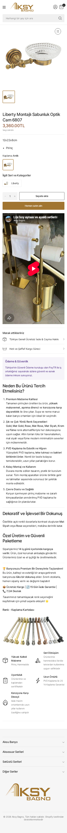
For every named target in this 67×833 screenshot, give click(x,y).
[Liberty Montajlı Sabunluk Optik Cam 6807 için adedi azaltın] (5, 196)
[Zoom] (58, 31)
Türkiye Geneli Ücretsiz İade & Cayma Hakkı (34, 339)
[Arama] (60, 18)
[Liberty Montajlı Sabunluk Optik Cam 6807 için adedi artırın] (14, 196)
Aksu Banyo (10, 742)
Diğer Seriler (10, 771)
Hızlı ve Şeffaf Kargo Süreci (24, 348)
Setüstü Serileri (12, 761)
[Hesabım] (55, 7)
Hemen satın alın (33, 205)
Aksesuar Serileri (13, 751)
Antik (8, 165)
